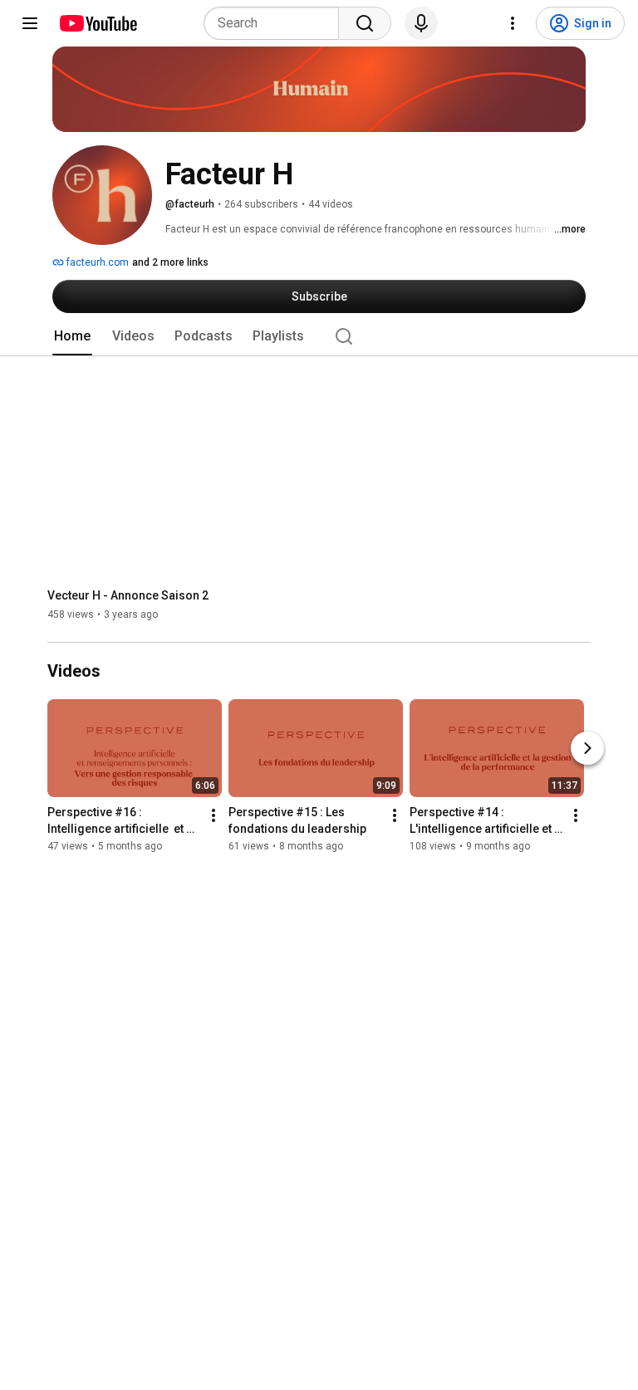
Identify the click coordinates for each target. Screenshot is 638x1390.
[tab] (72, 336)
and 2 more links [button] (170, 262)
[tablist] (319, 336)
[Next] (587, 749)
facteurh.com (96, 262)
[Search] (364, 23)
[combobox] (276, 23)
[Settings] (513, 23)
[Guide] (30, 23)
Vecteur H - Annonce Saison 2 (128, 595)
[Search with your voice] (421, 23)
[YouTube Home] (98, 23)
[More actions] (213, 816)
